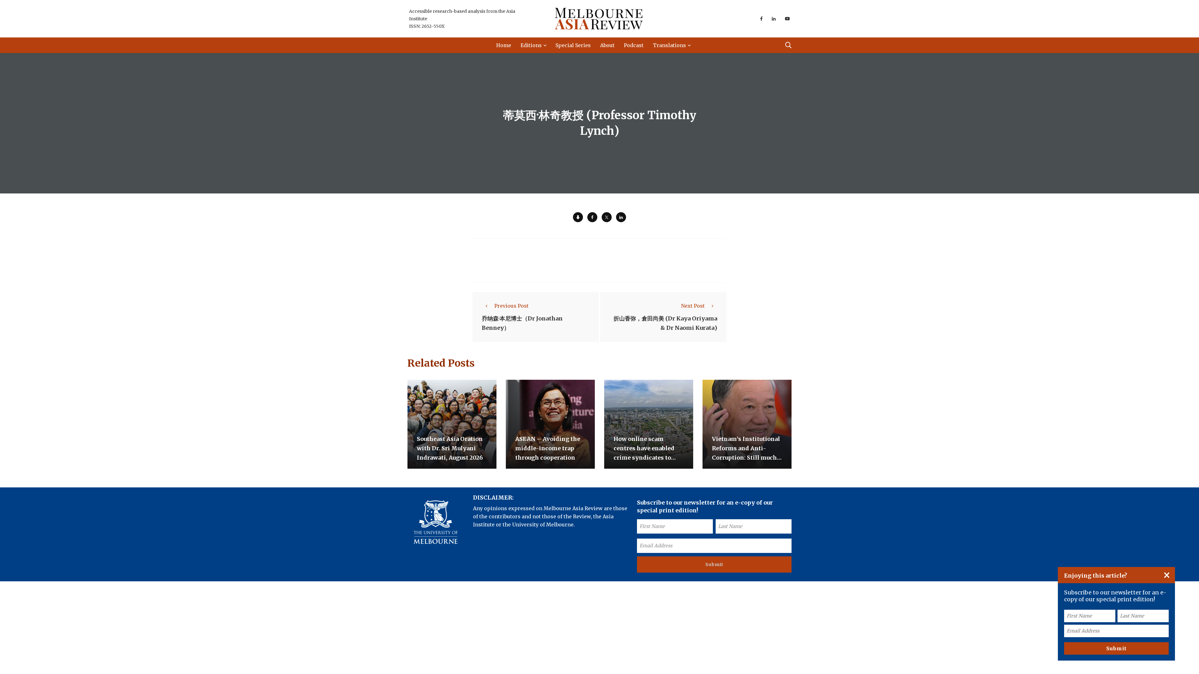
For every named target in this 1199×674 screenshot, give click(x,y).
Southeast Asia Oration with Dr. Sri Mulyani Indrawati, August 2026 (450, 448)
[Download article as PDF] (578, 217)
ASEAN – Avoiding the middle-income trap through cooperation (547, 448)
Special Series (573, 45)
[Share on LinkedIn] (621, 217)
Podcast (634, 45)
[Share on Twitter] (607, 217)
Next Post (693, 306)
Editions (531, 45)
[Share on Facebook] (592, 217)
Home (503, 45)
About (607, 45)
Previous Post (511, 306)
